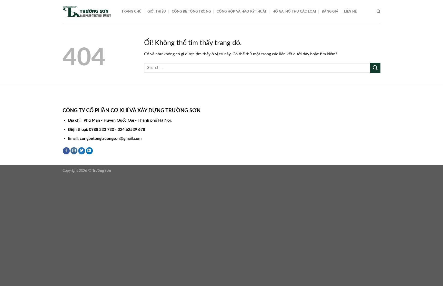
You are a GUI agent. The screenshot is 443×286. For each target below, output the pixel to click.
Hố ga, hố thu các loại (294, 11)
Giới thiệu (156, 11)
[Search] (378, 11)
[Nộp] (375, 68)
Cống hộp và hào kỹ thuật (242, 11)
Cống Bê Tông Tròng (191, 11)
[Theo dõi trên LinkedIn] (89, 150)
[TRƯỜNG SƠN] (88, 12)
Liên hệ (350, 11)
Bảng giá (330, 11)
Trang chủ (132, 11)
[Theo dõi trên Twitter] (81, 150)
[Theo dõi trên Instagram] (74, 150)
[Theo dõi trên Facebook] (66, 150)
